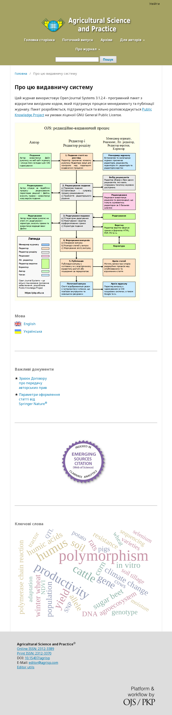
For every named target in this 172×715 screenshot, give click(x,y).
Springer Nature (31, 403)
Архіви (106, 40)
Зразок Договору (33, 378)
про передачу (28, 383)
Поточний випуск (77, 40)
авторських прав (31, 387)
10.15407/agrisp (37, 658)
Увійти (154, 3)
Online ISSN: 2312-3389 (35, 648)
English (29, 324)
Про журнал (87, 49)
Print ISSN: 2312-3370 (34, 653)
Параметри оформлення (39, 394)
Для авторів (131, 40)
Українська (32, 331)
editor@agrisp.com (43, 662)
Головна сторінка (39, 40)
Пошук (108, 59)
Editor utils (25, 667)
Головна (21, 73)
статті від (25, 399)
